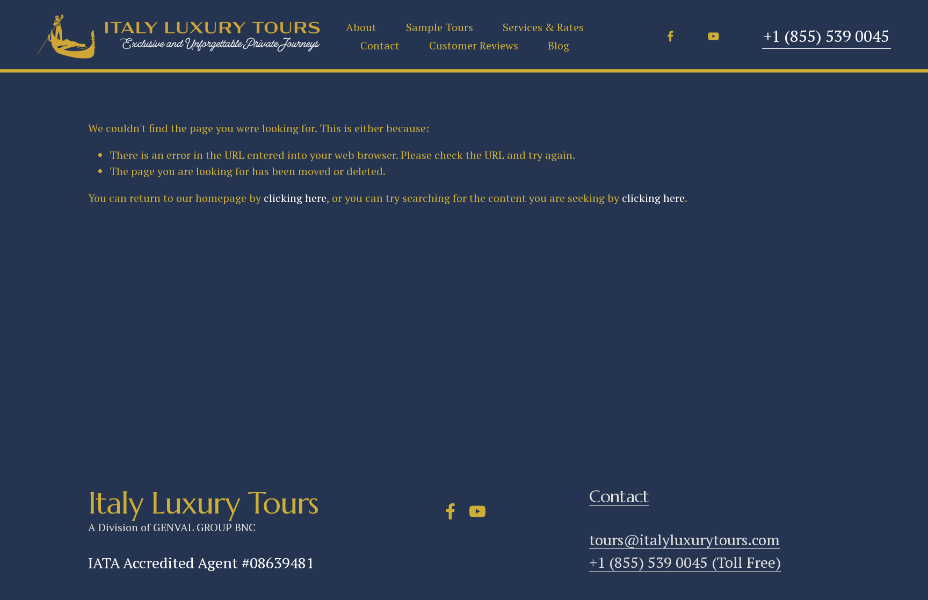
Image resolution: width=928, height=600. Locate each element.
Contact (380, 45)
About (361, 27)
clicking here (295, 198)
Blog (558, 45)
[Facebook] (670, 36)
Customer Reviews (473, 45)
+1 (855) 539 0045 (826, 36)
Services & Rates (543, 27)
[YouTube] (713, 36)
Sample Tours (439, 27)
